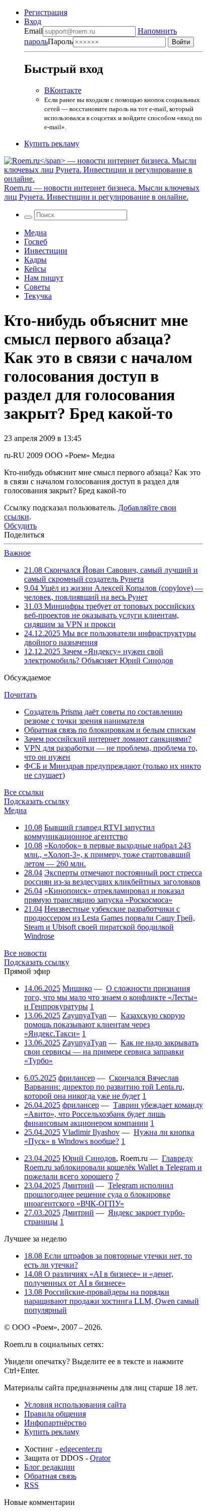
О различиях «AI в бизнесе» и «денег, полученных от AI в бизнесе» (98, 1278)
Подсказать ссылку (36, 801)
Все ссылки (24, 792)
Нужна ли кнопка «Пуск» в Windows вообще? (109, 1136)
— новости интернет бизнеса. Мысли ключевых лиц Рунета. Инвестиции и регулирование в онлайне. (101, 192)
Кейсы (35, 268)
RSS (31, 1485)
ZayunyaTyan (84, 1015)
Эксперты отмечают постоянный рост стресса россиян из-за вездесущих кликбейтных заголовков (113, 877)
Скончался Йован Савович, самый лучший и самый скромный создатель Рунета (111, 574)
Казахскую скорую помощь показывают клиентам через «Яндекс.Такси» (104, 1024)
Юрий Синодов (89, 1158)
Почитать (20, 694)
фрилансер (76, 1078)
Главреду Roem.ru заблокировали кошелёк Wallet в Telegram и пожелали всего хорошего (113, 1167)
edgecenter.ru (81, 1449)
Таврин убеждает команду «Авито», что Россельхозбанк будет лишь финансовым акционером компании (113, 1114)
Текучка (38, 296)
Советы (37, 287)
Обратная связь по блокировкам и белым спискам (109, 730)
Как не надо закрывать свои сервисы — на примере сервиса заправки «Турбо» (111, 1051)
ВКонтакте (62, 90)
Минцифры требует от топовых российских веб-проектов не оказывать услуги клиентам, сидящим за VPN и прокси (109, 615)
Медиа (35, 232)
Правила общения (55, 1413)
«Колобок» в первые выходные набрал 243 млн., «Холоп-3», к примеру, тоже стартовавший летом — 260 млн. (107, 854)
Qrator (100, 1458)
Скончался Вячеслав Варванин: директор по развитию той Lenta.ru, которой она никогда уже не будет (104, 1087)
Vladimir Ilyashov (91, 1132)
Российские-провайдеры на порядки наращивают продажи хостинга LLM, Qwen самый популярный (111, 1301)
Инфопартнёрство (55, 1422)
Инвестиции (45, 250)
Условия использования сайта (75, 1404)
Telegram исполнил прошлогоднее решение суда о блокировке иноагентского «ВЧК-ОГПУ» (98, 1194)
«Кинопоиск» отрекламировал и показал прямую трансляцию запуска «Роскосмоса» (104, 895)
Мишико (77, 988)
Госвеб (35, 241)
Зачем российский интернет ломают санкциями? (107, 739)
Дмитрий (78, 1185)
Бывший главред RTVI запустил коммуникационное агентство (89, 832)
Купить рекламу (51, 143)
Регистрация (45, 12)
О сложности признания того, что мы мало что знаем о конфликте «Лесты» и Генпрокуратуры (110, 997)
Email (33, 31)
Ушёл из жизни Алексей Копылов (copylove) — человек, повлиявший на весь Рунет (113, 592)
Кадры (35, 259)
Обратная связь (50, 1476)
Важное (17, 553)
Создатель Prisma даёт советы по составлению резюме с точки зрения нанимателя (103, 716)
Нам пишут (43, 278)
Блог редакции (49, 1467)
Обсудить (20, 525)
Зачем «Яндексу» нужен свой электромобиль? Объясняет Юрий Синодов (98, 656)
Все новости (25, 953)
